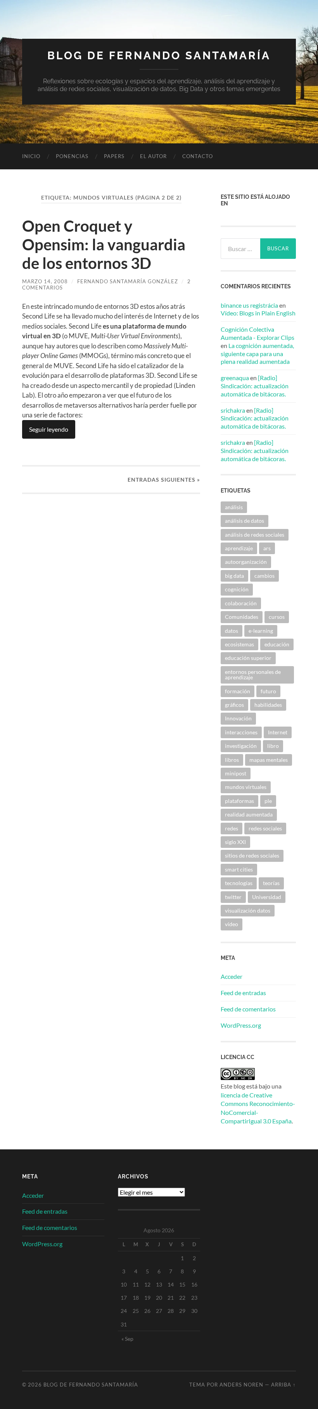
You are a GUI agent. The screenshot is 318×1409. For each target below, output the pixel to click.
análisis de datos (244, 520)
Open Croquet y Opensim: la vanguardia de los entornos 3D (103, 244)
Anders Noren (241, 1384)
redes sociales (265, 828)
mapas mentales (268, 759)
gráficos (234, 704)
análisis (234, 507)
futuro (268, 691)
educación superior (248, 658)
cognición (237, 589)
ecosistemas (239, 644)
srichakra (233, 410)
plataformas (239, 801)
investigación (241, 745)
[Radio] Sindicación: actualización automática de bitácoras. (255, 386)
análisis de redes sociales (254, 534)
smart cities (239, 869)
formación (237, 691)
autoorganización (246, 561)
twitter (233, 897)
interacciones (241, 732)
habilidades (268, 704)
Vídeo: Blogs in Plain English (258, 313)
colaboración (241, 603)
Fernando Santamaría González (127, 281)
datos (231, 630)
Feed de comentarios (248, 1009)
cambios (264, 575)
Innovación (238, 718)
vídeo (231, 924)
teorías (271, 883)
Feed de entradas (243, 992)
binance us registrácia (249, 305)
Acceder (231, 976)
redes (231, 828)
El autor (153, 156)
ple (268, 801)
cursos (277, 616)
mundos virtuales (245, 787)
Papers (114, 156)
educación (276, 644)
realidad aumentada (249, 814)
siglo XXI (235, 842)
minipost (235, 773)
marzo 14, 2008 (45, 281)
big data (234, 575)
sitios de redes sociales (252, 855)
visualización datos (247, 910)
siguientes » (164, 479)
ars (267, 548)
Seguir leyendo (48, 429)
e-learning (261, 630)
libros (232, 759)
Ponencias (72, 156)
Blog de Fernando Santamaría (159, 55)
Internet (277, 732)
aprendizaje (239, 548)
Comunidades (241, 616)
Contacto (197, 156)
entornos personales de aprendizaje (253, 674)
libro (273, 745)
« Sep (127, 1338)
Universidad (266, 897)
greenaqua (235, 377)
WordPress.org (241, 1025)
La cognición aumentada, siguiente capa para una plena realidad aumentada (257, 353)
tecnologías (238, 883)
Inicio (31, 156)
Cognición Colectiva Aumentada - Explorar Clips (257, 333)
